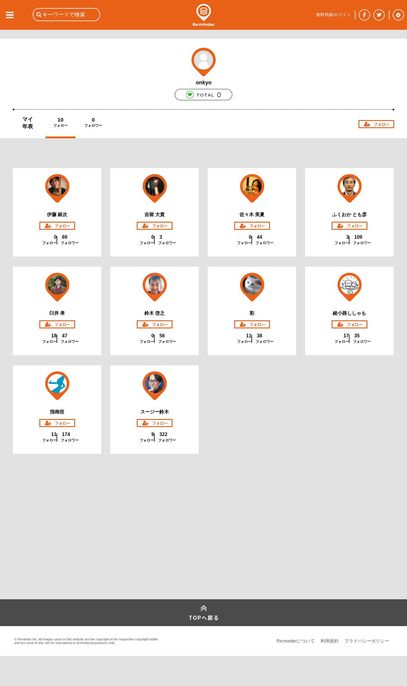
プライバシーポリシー (366, 640)
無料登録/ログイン (333, 14)
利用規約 (329, 640)
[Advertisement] (57, 555)
